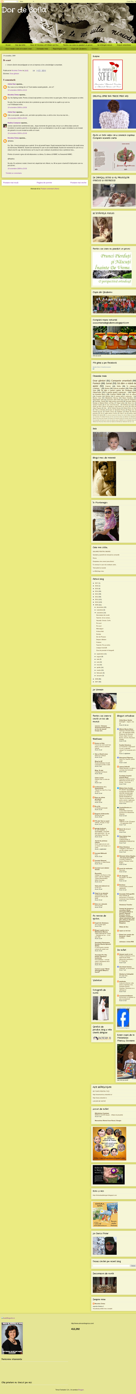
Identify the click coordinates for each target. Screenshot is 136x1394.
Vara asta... (122, 870)
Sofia (119, 386)
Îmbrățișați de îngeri (128, 405)
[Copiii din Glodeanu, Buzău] (123, 1026)
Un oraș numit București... (112, 405)
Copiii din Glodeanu (79, 49)
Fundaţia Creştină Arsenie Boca (125, 776)
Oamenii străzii (118, 418)
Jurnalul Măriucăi (101, 853)
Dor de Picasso (101, 637)
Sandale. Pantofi (100, 401)
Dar (112, 416)
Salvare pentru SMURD (117, 420)
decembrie (100, 607)
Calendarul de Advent (101, 772)
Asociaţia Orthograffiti (126, 894)
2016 (97, 586)
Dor (101, 411)
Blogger (81, 1390)
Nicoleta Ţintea (96, 367)
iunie (98, 662)
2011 (96, 599)
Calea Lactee (99, 778)
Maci (121, 416)
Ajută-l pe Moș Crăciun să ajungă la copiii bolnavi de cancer (110, 406)
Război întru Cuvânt (126, 788)
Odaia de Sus (123, 927)
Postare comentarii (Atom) (50, 189)
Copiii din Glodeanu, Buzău (123, 1008)
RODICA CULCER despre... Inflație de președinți (109, 1115)
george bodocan (100, 828)
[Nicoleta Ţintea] (93, 369)
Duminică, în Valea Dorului (102, 862)
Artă (125, 415)
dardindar (122, 981)
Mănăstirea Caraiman (102, 1113)
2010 (97, 602)
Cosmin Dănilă (115, 394)
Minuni (127, 411)
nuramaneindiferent (126, 995)
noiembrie (100, 610)
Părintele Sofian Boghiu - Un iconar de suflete (127, 856)
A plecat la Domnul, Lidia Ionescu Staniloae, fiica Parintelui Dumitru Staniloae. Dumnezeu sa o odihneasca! (127, 986)
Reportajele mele (59, 49)
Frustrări (98, 396)
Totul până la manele (99, 568)
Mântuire (127, 416)
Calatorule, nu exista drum (126, 968)
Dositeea (122, 885)
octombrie (100, 612)
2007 (97, 682)
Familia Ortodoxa (125, 745)
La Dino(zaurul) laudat (101, 808)
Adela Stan (12, 84)
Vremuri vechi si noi (126, 954)
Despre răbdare (101, 639)
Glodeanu (119, 411)
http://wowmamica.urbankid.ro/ (102, 1094)
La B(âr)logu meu (98, 571)
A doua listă (100, 631)
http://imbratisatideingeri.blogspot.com (105, 1195)
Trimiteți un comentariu (14, 173)
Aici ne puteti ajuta (100, 924)
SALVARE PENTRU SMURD (101, 551)
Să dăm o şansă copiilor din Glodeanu (116, 390)
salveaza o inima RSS (126, 941)
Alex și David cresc (101, 754)
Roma (95, 558)
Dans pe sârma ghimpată (100, 798)
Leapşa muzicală (101, 647)
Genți (116, 416)
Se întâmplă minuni (104, 45)
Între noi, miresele (101, 904)
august (99, 656)
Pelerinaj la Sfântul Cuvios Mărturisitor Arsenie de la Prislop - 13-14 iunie (127, 780)
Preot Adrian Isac (125, 836)
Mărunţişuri (99, 628)
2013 (97, 594)
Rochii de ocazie (105, 420)
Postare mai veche (78, 183)
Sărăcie (107, 396)
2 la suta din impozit (110, 415)
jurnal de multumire (125, 868)
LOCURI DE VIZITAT (99, 1101)
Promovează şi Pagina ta (123, 1028)
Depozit (121, 820)
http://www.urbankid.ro (100, 1098)
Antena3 (119, 415)
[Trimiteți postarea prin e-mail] (33, 70)
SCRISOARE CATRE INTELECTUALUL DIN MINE (101, 896)
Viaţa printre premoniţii (115, 401)
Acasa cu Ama (99, 743)
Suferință (118, 421)
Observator (97, 392)
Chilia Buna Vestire (125, 720)
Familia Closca (109, 411)
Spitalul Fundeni (97, 405)
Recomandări (96, 420)
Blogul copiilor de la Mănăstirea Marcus (102, 931)
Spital (113, 421)
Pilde (131, 388)
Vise (94, 390)
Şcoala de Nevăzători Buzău (116, 410)
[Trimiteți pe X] (41, 71)
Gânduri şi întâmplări (126, 974)
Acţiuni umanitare (124, 45)
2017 (97, 583)
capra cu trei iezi (124, 930)
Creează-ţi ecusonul (106, 367)
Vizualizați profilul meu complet (102, 1308)
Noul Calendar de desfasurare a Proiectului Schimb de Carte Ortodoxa (127, 897)
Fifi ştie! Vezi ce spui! (102, 821)
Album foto (131, 403)
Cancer (108, 386)
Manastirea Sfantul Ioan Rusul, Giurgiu (108, 1120)
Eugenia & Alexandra (102, 813)
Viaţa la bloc (121, 403)
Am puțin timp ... (124, 975)
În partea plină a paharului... (123, 396)
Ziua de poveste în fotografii (105, 650)
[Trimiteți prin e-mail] (37, 71)
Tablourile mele (126, 421)
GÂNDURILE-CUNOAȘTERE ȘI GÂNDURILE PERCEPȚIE (127, 839)
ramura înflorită (124, 766)
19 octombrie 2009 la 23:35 (17, 168)
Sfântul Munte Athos (126, 729)
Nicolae (111, 418)
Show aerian (107, 421)
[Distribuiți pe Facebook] (43, 71)
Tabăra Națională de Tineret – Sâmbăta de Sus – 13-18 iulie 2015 (103, 935)
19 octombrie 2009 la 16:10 (17, 90)
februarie (100, 673)
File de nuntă (98, 905)
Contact (95, 49)
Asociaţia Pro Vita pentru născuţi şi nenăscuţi (101, 956)
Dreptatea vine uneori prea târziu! (103, 561)
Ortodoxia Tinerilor (125, 904)
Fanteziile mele (42, 49)
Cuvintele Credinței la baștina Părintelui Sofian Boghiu (126, 861)
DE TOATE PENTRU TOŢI (101, 1091)
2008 (97, 679)
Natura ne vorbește (100, 755)
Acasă (8, 45)
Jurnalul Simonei (100, 860)
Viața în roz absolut (101, 893)
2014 (97, 591)
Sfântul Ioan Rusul (97, 421)
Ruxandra (98, 873)
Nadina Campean (14, 123)
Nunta (107, 388)
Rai (134, 418)
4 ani (96, 855)
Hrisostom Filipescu (126, 757)
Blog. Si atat (99, 770)
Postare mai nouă (10, 183)
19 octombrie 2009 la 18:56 (17, 107)
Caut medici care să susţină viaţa (19, 49)
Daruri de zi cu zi (125, 829)
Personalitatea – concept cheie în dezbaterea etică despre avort (102, 961)
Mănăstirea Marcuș (111, 398)
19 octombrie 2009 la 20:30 (17, 118)
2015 (97, 588)
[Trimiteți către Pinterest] (45, 71)
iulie (98, 659)
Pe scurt (98, 623)
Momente (122, 830)
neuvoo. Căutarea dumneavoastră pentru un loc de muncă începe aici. (102, 728)
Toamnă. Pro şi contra (103, 645)
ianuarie (99, 675)
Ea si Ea (97, 806)
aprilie (99, 667)
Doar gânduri (14, 73)
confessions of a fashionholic (100, 787)
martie (99, 670)
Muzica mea (97, 398)
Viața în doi (123, 413)
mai (98, 665)
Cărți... (105, 408)
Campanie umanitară (121, 380)
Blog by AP (98, 761)
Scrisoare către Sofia (113, 399)
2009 (97, 605)
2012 (97, 597)
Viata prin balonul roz (102, 886)
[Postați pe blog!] (39, 71)
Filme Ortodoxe (124, 847)
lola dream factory (125, 967)
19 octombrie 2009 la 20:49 (17, 133)
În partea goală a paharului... (116, 392)
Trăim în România (100, 410)
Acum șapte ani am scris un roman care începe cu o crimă (102, 845)
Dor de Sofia (24, 10)
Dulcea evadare (119, 388)
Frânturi (98, 642)
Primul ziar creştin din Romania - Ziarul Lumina (126, 936)
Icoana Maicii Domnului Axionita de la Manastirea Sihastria (126, 812)
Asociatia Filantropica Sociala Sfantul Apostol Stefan (103, 944)
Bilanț (129, 415)
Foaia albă (98, 800)
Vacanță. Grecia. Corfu (103, 620)
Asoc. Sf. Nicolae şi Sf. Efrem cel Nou (44, 45)
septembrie (100, 654)
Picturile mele (127, 418)
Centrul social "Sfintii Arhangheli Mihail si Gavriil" (102, 970)
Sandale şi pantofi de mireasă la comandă (106, 555)
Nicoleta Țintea (13, 95)
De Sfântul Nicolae (115, 408)
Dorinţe (98, 634)
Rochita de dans (99, 815)
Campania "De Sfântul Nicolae (102, 416)
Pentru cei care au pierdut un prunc (78, 45)
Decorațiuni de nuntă (102, 615)
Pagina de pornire (44, 183)
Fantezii (96, 383)
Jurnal (109, 383)
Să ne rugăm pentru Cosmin (108, 413)
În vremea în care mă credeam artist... (105, 564)
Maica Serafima (127, 398)
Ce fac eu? (98, 887)
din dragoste (123, 876)
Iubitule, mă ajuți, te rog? (102, 822)
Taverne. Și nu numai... (103, 618)
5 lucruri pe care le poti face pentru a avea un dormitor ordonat (103, 746)
